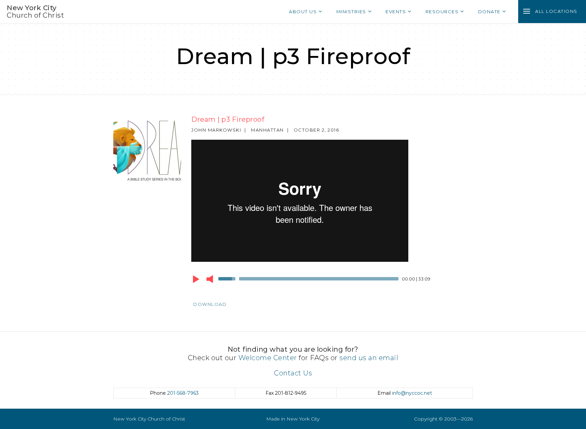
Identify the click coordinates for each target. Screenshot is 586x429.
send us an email (368, 358)
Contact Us (293, 373)
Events (396, 11)
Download (210, 304)
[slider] (227, 278)
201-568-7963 (183, 393)
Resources (442, 11)
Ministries (351, 11)
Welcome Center (267, 358)
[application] (327, 280)
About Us (303, 11)
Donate (489, 11)
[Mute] (210, 279)
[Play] (196, 279)
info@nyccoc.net (412, 393)
